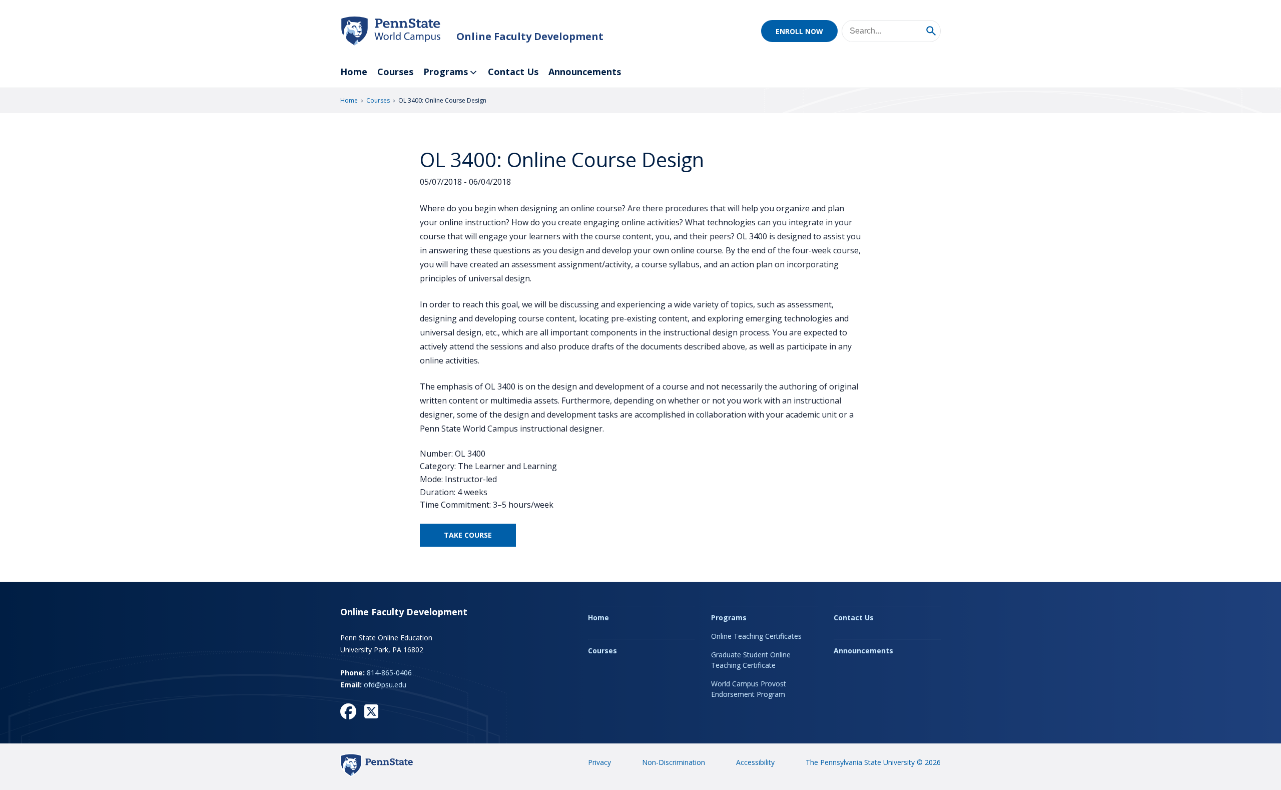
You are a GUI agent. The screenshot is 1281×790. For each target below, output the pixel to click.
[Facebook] (348, 711)
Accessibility (755, 762)
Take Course (468, 535)
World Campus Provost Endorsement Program (748, 689)
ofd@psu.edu (385, 684)
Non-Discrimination (673, 762)
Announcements (584, 72)
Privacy (599, 762)
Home (353, 72)
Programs (445, 72)
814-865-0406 (389, 672)
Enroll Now (799, 31)
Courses (395, 72)
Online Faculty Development (529, 36)
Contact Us (513, 72)
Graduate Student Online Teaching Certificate (751, 660)
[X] (371, 711)
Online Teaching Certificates (756, 636)
